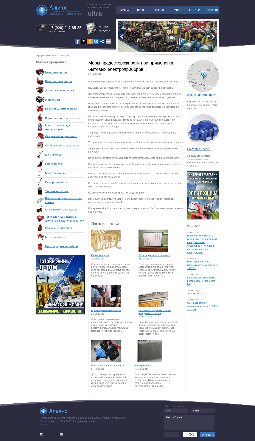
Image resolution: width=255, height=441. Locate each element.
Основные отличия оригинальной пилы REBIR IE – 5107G (202, 306)
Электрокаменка (143, 365)
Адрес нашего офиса (202, 94)
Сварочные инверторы (59, 227)
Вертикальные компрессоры (62, 117)
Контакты (213, 10)
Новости (142, 10)
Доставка (194, 10)
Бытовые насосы (199, 149)
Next (122, 36)
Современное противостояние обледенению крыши (155, 312)
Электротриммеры (56, 182)
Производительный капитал (106, 310)
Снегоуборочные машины (61, 209)
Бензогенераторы (56, 72)
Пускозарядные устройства (61, 246)
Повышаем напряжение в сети (107, 365)
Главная (125, 10)
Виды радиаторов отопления (154, 255)
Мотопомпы (52, 99)
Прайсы (177, 10)
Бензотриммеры (55, 172)
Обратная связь (57, 31)
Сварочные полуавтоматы (61, 136)
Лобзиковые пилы (196, 293)
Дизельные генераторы (59, 90)
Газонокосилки (54, 163)
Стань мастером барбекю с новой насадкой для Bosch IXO (201, 281)
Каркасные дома (100, 255)
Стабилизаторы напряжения (62, 145)
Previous (213, 36)
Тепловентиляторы (57, 191)
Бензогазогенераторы (58, 81)
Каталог (160, 10)
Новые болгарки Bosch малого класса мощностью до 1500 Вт (202, 265)
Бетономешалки (55, 237)
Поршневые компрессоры (61, 108)
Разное (44, 424)
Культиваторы (53, 154)
